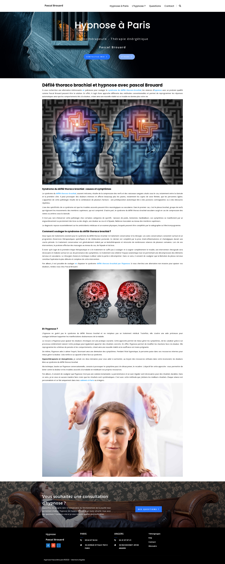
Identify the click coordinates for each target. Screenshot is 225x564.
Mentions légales (78, 560)
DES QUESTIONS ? (148, 509)
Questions (155, 6)
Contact (169, 6)
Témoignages (154, 533)
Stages (126, 57)
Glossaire (152, 546)
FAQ (150, 538)
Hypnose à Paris (119, 6)
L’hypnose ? (139, 6)
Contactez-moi (96, 57)
